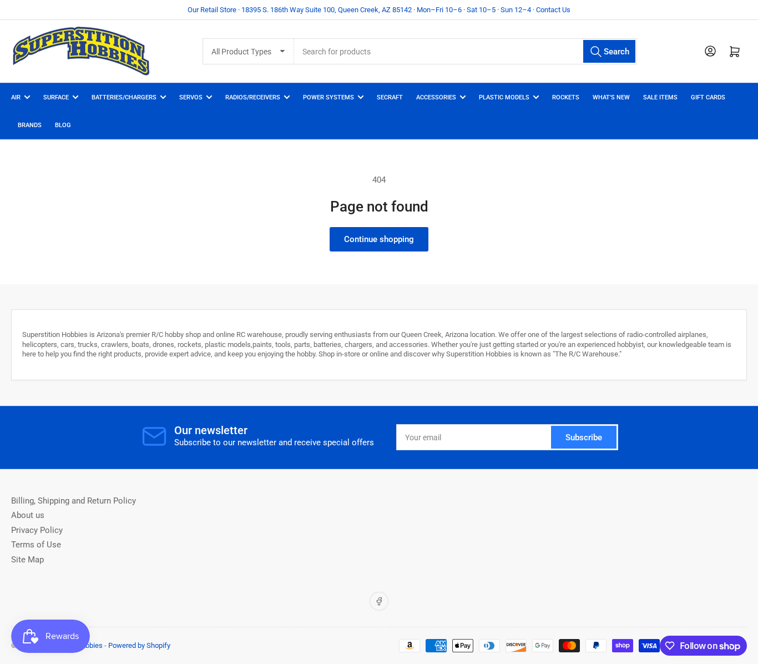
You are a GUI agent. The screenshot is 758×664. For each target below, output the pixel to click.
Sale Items (660, 97)
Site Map (27, 560)
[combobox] (466, 51)
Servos (191, 97)
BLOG (63, 125)
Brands (30, 125)
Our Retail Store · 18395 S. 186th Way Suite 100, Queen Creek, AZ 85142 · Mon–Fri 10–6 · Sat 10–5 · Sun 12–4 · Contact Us (379, 10)
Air (16, 97)
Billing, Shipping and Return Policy (73, 501)
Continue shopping (379, 239)
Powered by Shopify (139, 645)
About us (27, 515)
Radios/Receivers (252, 97)
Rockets (565, 97)
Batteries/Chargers (124, 97)
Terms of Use (36, 545)
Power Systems (328, 97)
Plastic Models (504, 97)
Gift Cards (708, 97)
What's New (611, 97)
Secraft (390, 97)
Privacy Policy (37, 530)
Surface (56, 97)
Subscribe (583, 437)
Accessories (436, 97)
